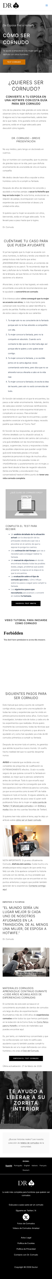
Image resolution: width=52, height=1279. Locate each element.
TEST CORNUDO (14, 62)
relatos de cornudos (29, 1143)
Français (43, 1166)
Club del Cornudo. (31, 1050)
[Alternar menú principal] (46, 5)
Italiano (35, 1166)
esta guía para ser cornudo (29, 102)
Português (18, 1166)
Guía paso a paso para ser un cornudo (26, 1205)
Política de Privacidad (26, 1249)
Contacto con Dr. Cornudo (26, 1255)
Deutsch (26, 1170)
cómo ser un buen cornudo (28, 820)
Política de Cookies (26, 1243)
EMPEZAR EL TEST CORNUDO (26, 1058)
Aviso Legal (26, 1237)
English (27, 1166)
